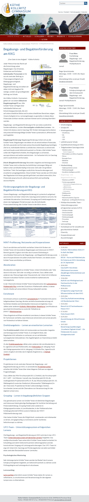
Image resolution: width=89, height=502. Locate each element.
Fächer (50, 36)
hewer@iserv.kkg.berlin (66, 116)
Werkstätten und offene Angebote (72, 154)
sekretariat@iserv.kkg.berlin (62, 500)
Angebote (61, 36)
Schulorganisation (67, 130)
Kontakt (66, 12)
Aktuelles (27, 36)
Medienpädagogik (67, 170)
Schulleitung (65, 133)
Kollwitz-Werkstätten (28, 306)
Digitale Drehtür (67, 187)
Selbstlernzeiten (67, 150)
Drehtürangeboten (16, 344)
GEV (63, 139)
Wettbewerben (15, 311)
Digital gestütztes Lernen (69, 168)
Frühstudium (36, 347)
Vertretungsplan (75, 12)
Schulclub (65, 163)
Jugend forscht (67, 185)
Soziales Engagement (68, 152)
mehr (82, 243)
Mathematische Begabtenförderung (72, 184)
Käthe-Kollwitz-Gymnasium (11, 43)
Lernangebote (32, 299)
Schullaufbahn (75, 36)
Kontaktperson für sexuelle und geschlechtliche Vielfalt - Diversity (72, 229)
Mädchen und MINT (68, 180)
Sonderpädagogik (67, 215)
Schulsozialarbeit (67, 212)
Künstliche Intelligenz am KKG (71, 172)
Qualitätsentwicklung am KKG (72, 145)
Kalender (84, 12)
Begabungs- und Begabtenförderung (42, 43)
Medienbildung (66, 165)
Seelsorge (65, 221)
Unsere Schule (13, 36)
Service (60, 12)
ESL (63, 135)
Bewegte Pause (67, 158)
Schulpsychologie (67, 210)
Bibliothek (65, 160)
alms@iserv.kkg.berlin (66, 81)
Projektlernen (66, 195)
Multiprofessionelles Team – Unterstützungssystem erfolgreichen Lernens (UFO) (71, 205)
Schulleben (39, 36)
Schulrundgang (66, 125)
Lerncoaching (8, 475)
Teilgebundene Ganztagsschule (72, 147)
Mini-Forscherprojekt (68, 189)
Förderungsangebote (68, 182)
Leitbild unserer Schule (69, 142)
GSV (63, 137)
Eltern (44, 39)
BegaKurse (41, 306)
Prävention (65, 219)
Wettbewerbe (66, 193)
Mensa (64, 156)
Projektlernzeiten (44, 367)
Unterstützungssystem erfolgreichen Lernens (25, 438)
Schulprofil (65, 127)
